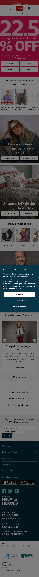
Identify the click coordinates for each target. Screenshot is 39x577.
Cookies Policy (15, 288)
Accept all (19, 294)
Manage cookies (19, 307)
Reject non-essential (19, 301)
